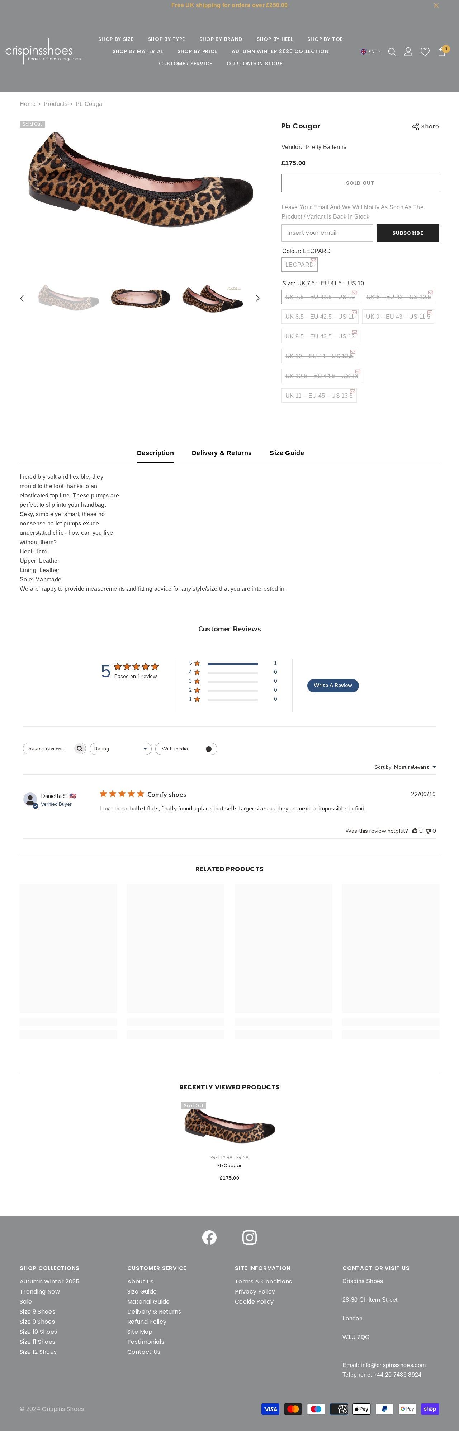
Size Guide (287, 453)
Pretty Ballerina (326, 147)
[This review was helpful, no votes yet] (414, 831)
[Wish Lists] (425, 51)
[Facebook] (209, 1237)
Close (436, 6)
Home (28, 104)
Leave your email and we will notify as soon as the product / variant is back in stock (352, 212)
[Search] (392, 51)
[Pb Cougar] (229, 1125)
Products (55, 104)
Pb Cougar (229, 1166)
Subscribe (407, 233)
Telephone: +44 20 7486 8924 (382, 1375)
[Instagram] (249, 1237)
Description (155, 453)
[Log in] (408, 51)
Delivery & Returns (222, 453)
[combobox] (121, 749)
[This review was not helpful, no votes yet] (428, 831)
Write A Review (333, 685)
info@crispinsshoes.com (393, 1365)
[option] (140, 182)
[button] (21, 298)
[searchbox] (48, 748)
